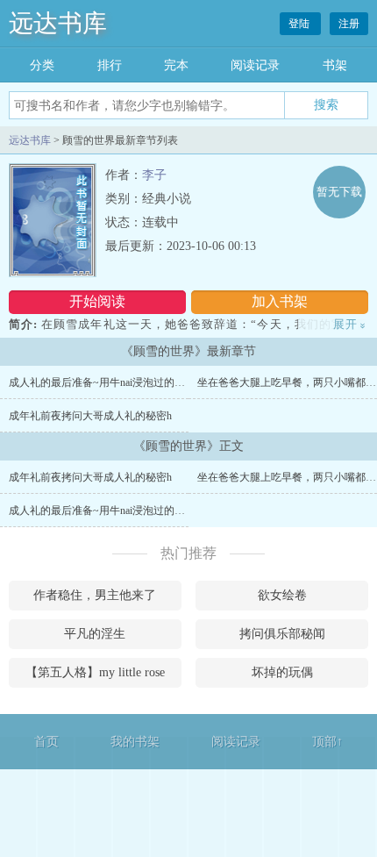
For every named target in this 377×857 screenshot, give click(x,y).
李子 (154, 175)
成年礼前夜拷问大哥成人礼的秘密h (90, 416)
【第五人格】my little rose (95, 672)
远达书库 (58, 23)
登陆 (300, 24)
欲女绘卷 (282, 595)
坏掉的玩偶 (282, 672)
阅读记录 (255, 65)
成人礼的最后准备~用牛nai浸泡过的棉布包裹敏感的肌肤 (139, 382)
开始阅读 (97, 301)
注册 (348, 24)
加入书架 (280, 301)
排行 (109, 65)
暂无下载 (339, 191)
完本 (176, 65)
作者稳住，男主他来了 (94, 595)
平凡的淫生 (94, 633)
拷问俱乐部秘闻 (282, 633)
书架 (335, 65)
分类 (42, 65)
